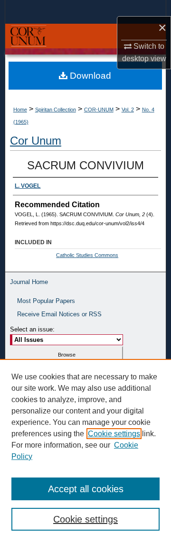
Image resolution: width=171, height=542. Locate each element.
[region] (85, 450)
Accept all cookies (86, 489)
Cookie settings (114, 434)
